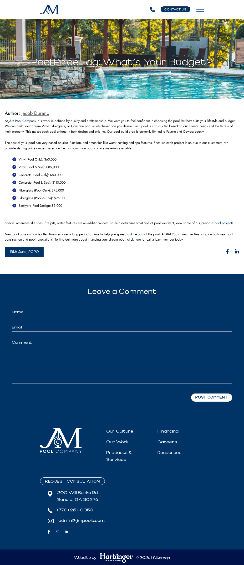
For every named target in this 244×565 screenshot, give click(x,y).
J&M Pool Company (22, 120)
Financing (168, 431)
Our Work (117, 442)
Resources (169, 453)
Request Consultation (72, 481)
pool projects (223, 223)
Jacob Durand (35, 113)
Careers (167, 442)
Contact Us (175, 10)
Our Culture (119, 431)
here (138, 239)
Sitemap (161, 557)
